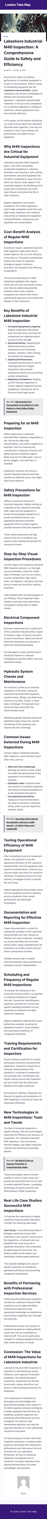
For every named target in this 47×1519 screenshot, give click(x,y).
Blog (6, 36)
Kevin (8, 70)
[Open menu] (39, 5)
